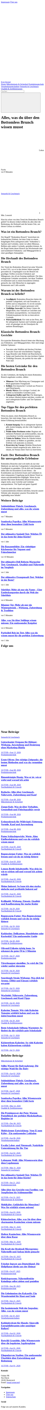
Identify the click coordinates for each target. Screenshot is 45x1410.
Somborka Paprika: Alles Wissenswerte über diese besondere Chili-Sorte (21, 523)
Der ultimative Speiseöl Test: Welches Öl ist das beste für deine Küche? (21, 535)
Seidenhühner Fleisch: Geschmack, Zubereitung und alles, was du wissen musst (20, 509)
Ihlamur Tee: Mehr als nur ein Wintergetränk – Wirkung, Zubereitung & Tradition (21, 608)
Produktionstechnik (36, 84)
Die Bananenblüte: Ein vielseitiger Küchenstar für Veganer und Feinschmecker (18, 549)
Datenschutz (11, 1397)
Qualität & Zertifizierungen (11, 89)
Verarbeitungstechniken (10, 86)
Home (3, 84)
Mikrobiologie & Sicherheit (17, 84)
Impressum (5, 2)
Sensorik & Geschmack (29, 86)
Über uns (13, 2)
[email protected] (13, 1382)
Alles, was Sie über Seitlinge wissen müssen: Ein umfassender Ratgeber (19, 621)
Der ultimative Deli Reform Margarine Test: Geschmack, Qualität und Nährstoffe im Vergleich (22, 564)
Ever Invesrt (6, 82)
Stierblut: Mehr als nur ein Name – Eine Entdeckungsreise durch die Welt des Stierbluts (21, 592)
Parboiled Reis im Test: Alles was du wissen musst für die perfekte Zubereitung (22, 634)
